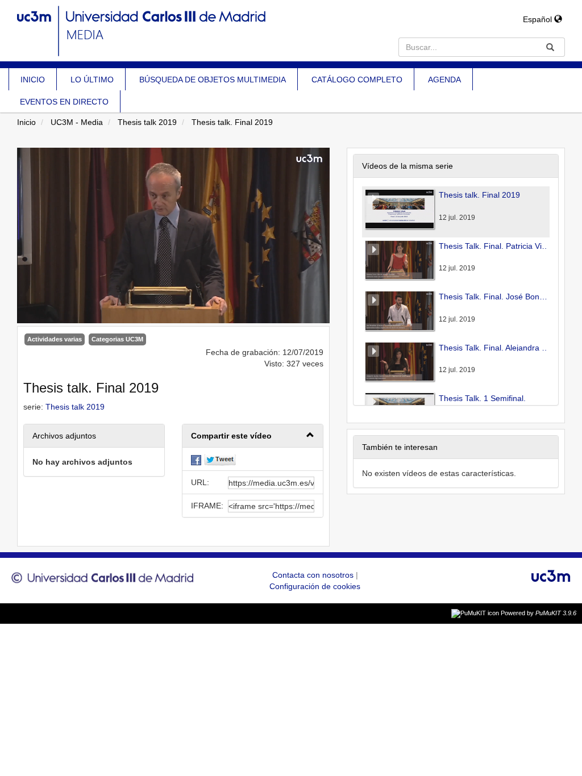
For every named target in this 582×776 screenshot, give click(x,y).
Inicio (26, 122)
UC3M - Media (77, 122)
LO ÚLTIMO (92, 79)
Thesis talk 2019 (147, 122)
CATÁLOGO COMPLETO (356, 79)
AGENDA (444, 79)
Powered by (538, 613)
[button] (252, 436)
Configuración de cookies (314, 586)
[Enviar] (550, 47)
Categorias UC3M (117, 339)
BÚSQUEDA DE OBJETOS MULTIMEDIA (212, 79)
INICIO (32, 79)
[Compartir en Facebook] (196, 459)
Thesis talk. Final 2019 (232, 122)
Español (538, 19)
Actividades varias (54, 339)
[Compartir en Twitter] (219, 459)
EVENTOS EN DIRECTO (64, 101)
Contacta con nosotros (314, 574)
